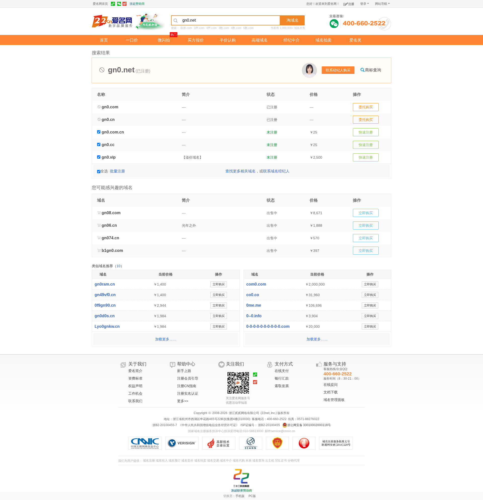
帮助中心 (186, 364)
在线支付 (282, 371)
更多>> (182, 401)
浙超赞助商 (137, 4)
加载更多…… (165, 339)
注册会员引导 (187, 378)
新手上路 (184, 371)
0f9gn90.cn (105, 305)
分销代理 (294, 460)
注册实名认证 (187, 393)
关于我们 (137, 364)
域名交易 (213, 460)
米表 (249, 460)
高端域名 (260, 40)
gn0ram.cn (105, 284)
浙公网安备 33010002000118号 (309, 425)
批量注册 (117, 171)
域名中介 (226, 460)
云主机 (269, 460)
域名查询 (258, 460)
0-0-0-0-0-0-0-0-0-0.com (268, 326)
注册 (351, 4)
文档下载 (331, 392)
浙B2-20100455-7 (164, 425)
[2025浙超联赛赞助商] (241, 480)
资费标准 (135, 378)
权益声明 (135, 386)
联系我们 (135, 401)
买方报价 (196, 40)
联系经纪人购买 (338, 70)
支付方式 (284, 364)
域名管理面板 (334, 400)
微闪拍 (164, 40)
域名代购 (239, 460)
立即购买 (366, 213)
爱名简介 (135, 371)
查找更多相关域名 (240, 171)
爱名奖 (355, 40)
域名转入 (162, 460)
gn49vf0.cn (105, 295)
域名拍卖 (323, 40)
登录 (363, 4)
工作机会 (135, 393)
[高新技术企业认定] (220, 443)
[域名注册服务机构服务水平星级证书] (306, 443)
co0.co (252, 295)
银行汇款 (282, 378)
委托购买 (366, 107)
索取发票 (282, 386)
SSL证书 (281, 460)
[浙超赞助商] (150, 21)
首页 (104, 40)
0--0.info (254, 316)
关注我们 (235, 364)
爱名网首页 (100, 4)
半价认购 (228, 40)
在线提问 (331, 385)
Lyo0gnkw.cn (107, 326)
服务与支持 (335, 364)
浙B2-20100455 (268, 425)
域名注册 (149, 460)
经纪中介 (292, 40)
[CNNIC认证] (146, 443)
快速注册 (366, 132)
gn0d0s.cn (105, 316)
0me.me (253, 305)
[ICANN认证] (252, 443)
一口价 (132, 40)
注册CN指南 (186, 386)
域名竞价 (187, 460)
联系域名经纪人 (276, 171)
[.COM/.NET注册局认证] (183, 443)
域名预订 (175, 460)
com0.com (256, 284)
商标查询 (373, 70)
